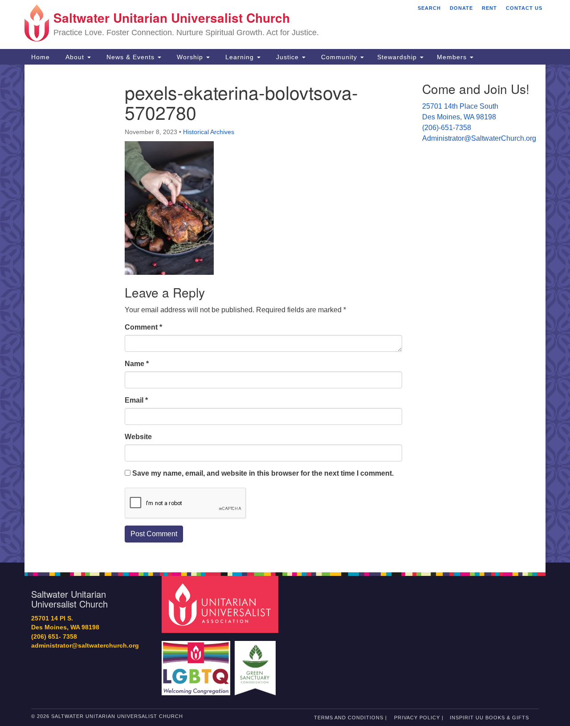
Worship (190, 57)
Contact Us (524, 8)
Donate (461, 8)
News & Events (130, 57)
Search (429, 8)
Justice (287, 57)
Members (453, 57)
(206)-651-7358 (446, 127)
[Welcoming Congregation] (197, 664)
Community (339, 57)
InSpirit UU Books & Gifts (489, 717)
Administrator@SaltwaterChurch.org (479, 138)
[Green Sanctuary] (256, 664)
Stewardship (398, 57)
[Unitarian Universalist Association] (221, 603)
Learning (239, 57)
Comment (143, 327)
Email (136, 400)
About (74, 57)
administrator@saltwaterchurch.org (85, 645)
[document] (285, 314)
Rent (489, 8)
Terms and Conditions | (350, 717)
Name (137, 363)
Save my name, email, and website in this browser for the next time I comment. (263, 473)
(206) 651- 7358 (54, 636)
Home (40, 57)
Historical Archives (208, 131)
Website (138, 436)
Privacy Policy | (419, 717)
